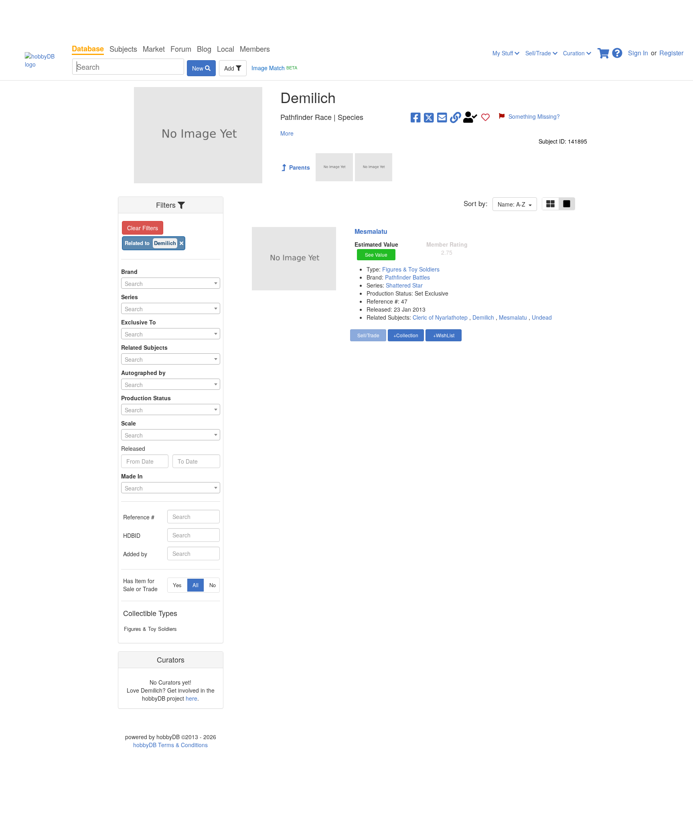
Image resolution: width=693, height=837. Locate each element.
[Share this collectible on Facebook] (416, 117)
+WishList (443, 335)
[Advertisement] (346, 20)
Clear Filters (142, 228)
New (198, 68)
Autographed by (143, 373)
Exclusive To (138, 322)
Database (88, 48)
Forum (180, 48)
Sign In (638, 52)
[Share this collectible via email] (442, 117)
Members (255, 48)
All (195, 585)
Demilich (483, 317)
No (212, 585)
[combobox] (170, 283)
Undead (542, 317)
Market (154, 48)
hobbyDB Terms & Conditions (170, 745)
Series (129, 297)
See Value (376, 254)
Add (230, 68)
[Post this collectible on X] (429, 117)
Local (225, 48)
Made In (132, 476)
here (191, 698)
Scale (128, 423)
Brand (129, 272)
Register (671, 52)
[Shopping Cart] (604, 50)
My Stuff (503, 53)
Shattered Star (404, 285)
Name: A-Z (513, 204)
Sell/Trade (539, 53)
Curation (574, 53)
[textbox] (171, 283)
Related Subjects (144, 347)
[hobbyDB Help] (617, 50)
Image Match (274, 68)
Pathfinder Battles (407, 277)
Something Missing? (534, 116)
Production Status (146, 398)
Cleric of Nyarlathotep (440, 317)
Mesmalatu (371, 231)
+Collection (405, 335)
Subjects (123, 48)
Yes (177, 585)
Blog (204, 48)
